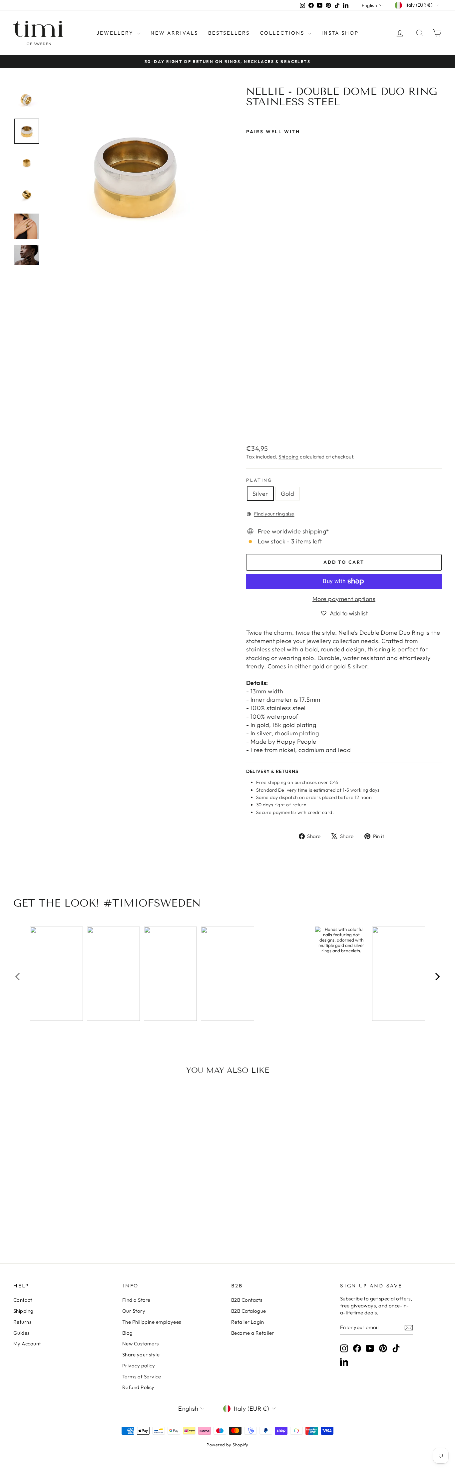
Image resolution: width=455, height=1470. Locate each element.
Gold (287, 493)
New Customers (140, 1343)
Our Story (133, 1311)
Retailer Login (247, 1322)
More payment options (343, 599)
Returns (22, 1322)
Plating (259, 480)
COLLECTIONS (283, 33)
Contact (22, 1300)
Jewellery (116, 33)
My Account (27, 1343)
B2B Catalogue (248, 1311)
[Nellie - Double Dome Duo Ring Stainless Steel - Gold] (259, 423)
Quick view (64, 1185)
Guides (21, 1333)
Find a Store (136, 1300)
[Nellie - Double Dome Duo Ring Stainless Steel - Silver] (250, 423)
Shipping (288, 456)
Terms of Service (141, 1376)
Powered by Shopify (227, 1444)
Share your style (141, 1354)
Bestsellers (229, 33)
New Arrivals (174, 33)
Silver (260, 493)
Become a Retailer (252, 1333)
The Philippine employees (151, 1322)
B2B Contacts (246, 1300)
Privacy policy (138, 1365)
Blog (127, 1333)
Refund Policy (138, 1387)
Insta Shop (340, 33)
